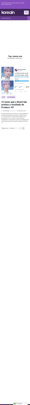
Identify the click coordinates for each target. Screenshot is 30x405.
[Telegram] (27, 7)
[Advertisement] (15, 36)
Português (19, 403)
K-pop (3, 97)
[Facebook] (15, 7)
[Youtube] (21, 7)
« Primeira (12, 128)
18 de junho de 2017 (21, 110)
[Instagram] (17, 7)
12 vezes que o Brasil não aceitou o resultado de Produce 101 (14, 105)
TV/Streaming (11, 97)
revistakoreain (6, 110)
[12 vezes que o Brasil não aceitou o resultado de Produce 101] (15, 80)
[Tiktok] (25, 7)
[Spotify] (23, 7)
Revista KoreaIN (8, 12)
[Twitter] (19, 7)
